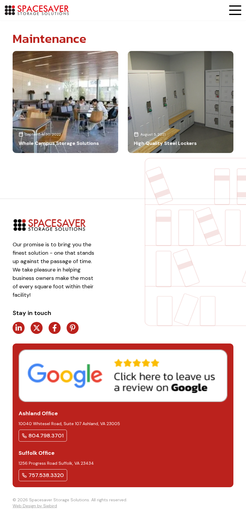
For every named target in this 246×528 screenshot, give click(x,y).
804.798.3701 (46, 435)
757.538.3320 (46, 475)
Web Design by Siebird (35, 505)
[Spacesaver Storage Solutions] (37, 10)
